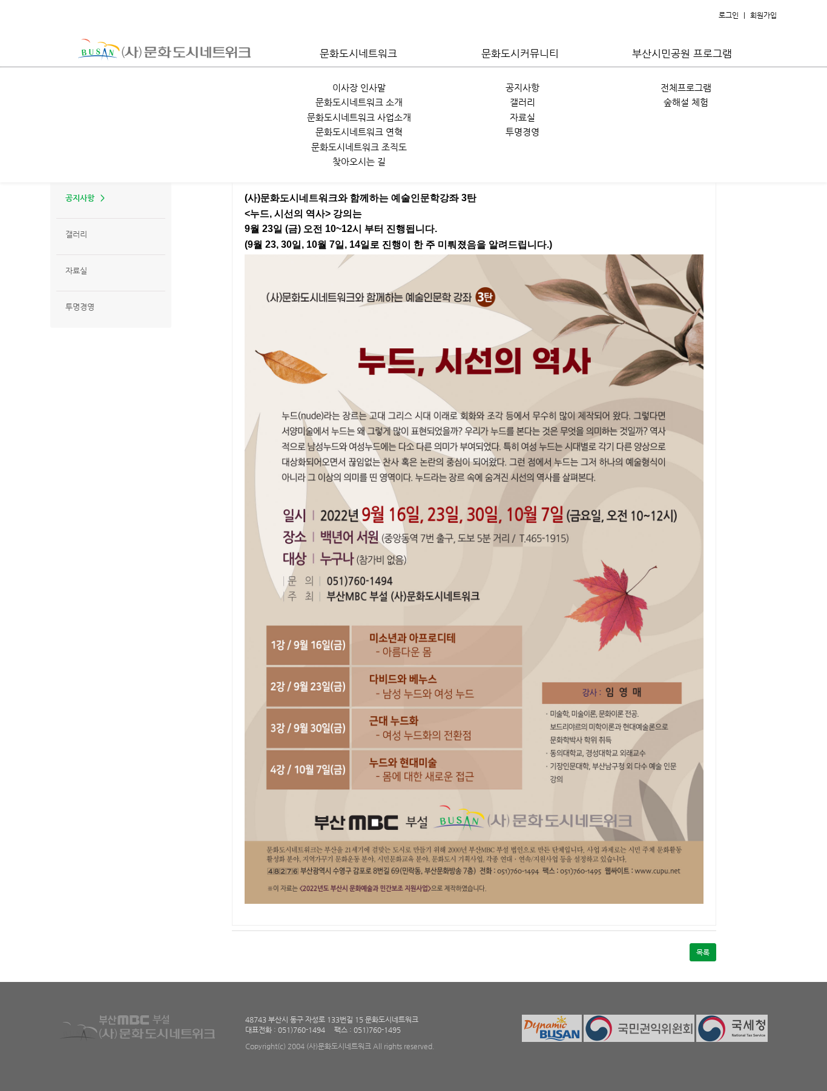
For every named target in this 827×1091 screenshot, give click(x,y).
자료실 (522, 117)
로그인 (729, 15)
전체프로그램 (686, 87)
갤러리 (522, 102)
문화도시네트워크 (358, 53)
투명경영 (522, 132)
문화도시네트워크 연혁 (359, 132)
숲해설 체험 (686, 102)
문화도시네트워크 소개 (359, 102)
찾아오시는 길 (359, 161)
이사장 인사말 (359, 87)
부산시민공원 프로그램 (682, 53)
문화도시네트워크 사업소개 (359, 117)
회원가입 (763, 15)
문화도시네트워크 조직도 (359, 147)
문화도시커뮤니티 (520, 53)
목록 (703, 952)
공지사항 (522, 87)
